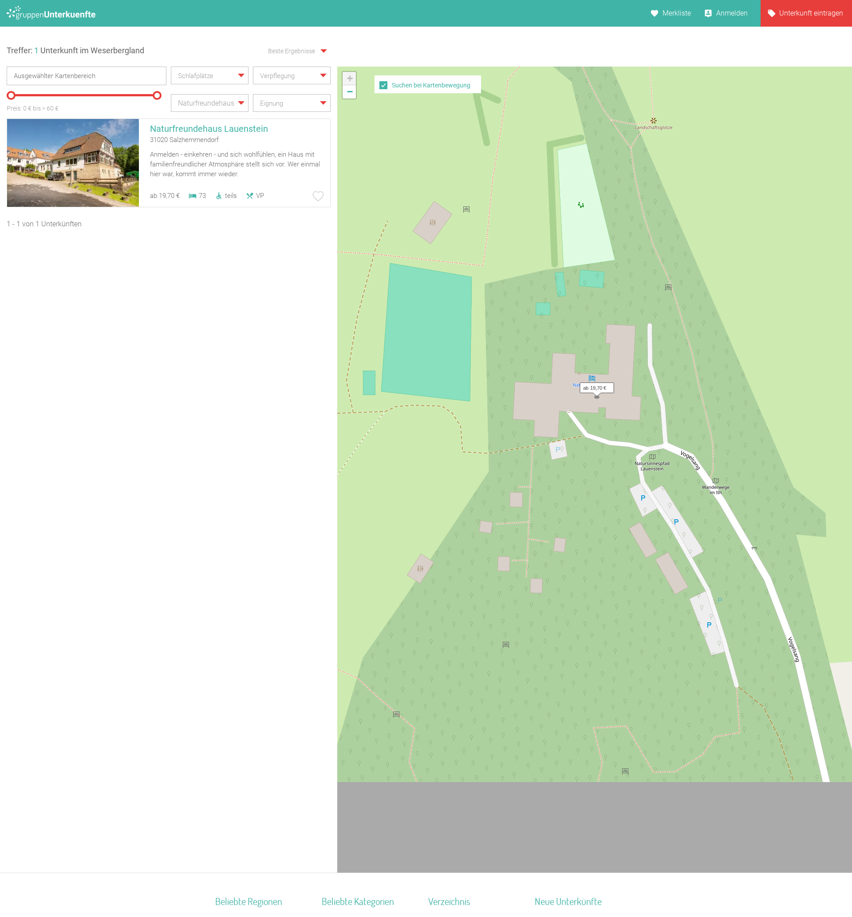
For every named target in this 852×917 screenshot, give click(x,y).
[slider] (11, 95)
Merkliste (677, 13)
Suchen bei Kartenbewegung (431, 85)
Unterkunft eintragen (811, 13)
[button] (594, 385)
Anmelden (732, 13)
